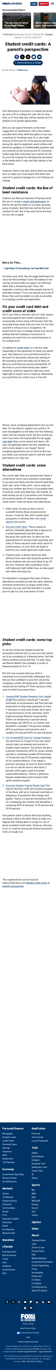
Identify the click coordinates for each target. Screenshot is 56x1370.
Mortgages (7, 1133)
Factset (36, 1349)
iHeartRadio (31, 1308)
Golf (34, 1211)
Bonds (5, 1211)
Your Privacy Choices (30, 1333)
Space (35, 1178)
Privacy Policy (38, 1251)
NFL (33, 1190)
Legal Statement (45, 1352)
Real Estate (38, 1128)
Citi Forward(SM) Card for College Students (28, 737)
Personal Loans (9, 1144)
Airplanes (6, 1266)
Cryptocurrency (9, 1201)
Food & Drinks (8, 1269)
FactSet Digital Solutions (27, 1352)
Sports (36, 1184)
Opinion (36, 1222)
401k (4, 1155)
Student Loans (9, 1137)
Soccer (35, 1208)
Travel (5, 1259)
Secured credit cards (16, 527)
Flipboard (31, 1302)
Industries (7, 1222)
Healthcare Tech (39, 1167)
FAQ (34, 1255)
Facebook (16, 57)
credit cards (23, 347)
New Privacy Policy (28, 1328)
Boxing (35, 1204)
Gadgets (36, 1160)
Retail (5, 1226)
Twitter (22, 57)
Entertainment (9, 1252)
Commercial (37, 1137)
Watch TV (43, 4)
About (35, 1235)
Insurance (7, 1151)
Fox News (36, 1280)
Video (35, 1228)
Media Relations (39, 1258)
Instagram (19, 1302)
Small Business (9, 1181)
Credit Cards (8, 1141)
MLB (34, 1197)
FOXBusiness (22, 70)
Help (28, 1337)
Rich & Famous (9, 1255)
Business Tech (38, 1163)
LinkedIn (37, 1302)
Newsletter (49, 1302)
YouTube (25, 1302)
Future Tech (37, 1171)
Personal (36, 1133)
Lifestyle (7, 1246)
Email (39, 57)
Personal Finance (12, 1128)
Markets (7, 1188)
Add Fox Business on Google (29, 63)
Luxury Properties (40, 1141)
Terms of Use (38, 1247)
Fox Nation (37, 1283)
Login (34, 4)
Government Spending (13, 1174)
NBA (34, 1193)
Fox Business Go (39, 1287)
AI (33, 1174)
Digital (34, 1153)
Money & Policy (9, 1178)
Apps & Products (39, 1290)
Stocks (5, 1193)
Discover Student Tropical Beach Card (25, 785)
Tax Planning (8, 1162)
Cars (4, 1262)
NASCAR (36, 1201)
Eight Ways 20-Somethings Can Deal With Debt (26, 268)
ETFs (4, 1215)
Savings (6, 1148)
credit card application (34, 201)
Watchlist (8, 1240)
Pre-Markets (8, 1229)
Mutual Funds (8, 1233)
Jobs (34, 1244)
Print (33, 57)
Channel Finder (39, 1240)
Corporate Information (42, 1262)
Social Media (38, 1156)
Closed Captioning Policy (28, 1342)
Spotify (25, 1308)
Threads (28, 57)
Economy (8, 1169)
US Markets (7, 1197)
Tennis (35, 1215)
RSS (43, 1302)
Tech (35, 1147)
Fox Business (12, 4)
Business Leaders (10, 1219)
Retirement (7, 1158)
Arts (4, 1273)
